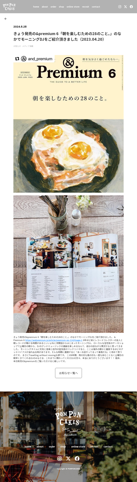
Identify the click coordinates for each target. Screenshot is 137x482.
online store (73, 6)
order (53, 6)
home (36, 6)
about (45, 6)
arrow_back (5, 18)
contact (96, 6)
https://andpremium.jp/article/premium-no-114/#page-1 (53, 340)
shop (61, 6)
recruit (85, 6)
